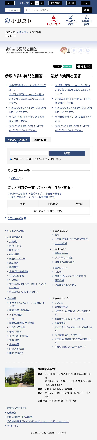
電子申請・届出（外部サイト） (68, 335)
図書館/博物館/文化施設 (21, 323)
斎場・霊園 (14, 344)
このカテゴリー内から (22, 159)
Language (13, 10)
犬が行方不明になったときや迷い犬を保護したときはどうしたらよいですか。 (27, 98)
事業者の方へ (61, 253)
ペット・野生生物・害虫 (43, 197)
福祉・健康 (14, 254)
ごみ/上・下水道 (17, 327)
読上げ (71, 3)
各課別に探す (41, 140)
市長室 (58, 272)
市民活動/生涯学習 (18, 336)
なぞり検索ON (15, 218)
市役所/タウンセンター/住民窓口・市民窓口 (27, 304)
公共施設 (11, 298)
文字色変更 (55, 3)
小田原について (60, 268)
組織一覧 (11, 413)
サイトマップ (13, 426)
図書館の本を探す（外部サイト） (70, 319)
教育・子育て (15, 246)
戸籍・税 (13, 242)
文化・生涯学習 (16, 276)
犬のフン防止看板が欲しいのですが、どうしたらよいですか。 (26, 128)
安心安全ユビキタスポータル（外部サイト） (73, 329)
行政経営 (13, 280)
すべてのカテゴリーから (48, 159)
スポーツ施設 (15, 315)
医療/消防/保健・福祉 (20, 310)
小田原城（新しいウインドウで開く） (71, 239)
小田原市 (18, 21)
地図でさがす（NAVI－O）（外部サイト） (72, 313)
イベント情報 (61, 243)
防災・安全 (14, 250)
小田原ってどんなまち (65, 285)
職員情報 (59, 280)
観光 (57, 235)
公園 (11, 319)
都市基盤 (13, 267)
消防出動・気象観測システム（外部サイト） (73, 341)
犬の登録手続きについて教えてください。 (27, 87)
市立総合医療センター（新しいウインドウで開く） (27, 286)
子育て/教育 (15, 332)
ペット (15, 178)
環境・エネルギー (19, 197)
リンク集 (59, 303)
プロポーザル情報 (63, 258)
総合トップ (36, 193)
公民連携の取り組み (65, 262)
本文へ (10, 3)
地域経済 (13, 263)
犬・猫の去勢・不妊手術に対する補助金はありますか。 (26, 119)
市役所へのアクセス (16, 408)
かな (84, 3)
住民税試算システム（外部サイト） (70, 347)
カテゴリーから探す (17, 140)
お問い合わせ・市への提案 (20, 417)
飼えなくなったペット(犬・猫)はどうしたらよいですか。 (27, 110)
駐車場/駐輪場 (16, 349)
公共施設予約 (61, 307)
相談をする (60, 323)
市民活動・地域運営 (18, 271)
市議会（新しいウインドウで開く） (70, 276)
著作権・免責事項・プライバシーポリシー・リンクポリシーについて (38, 421)
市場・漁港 (14, 340)
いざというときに (15, 231)
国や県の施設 (16, 353)
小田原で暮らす (53, 193)
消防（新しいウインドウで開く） (23, 292)
